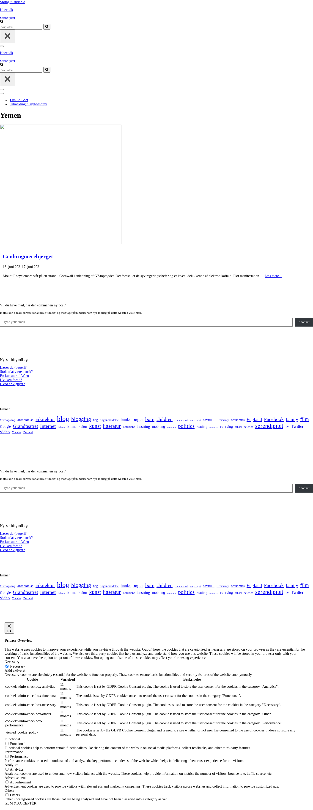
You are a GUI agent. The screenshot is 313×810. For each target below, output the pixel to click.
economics (237, 420)
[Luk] (7, 36)
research (213, 426)
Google (5, 426)
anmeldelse (25, 420)
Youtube (16, 432)
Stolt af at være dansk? (16, 372)
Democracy (223, 420)
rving (229, 426)
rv (221, 426)
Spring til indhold (12, 2)
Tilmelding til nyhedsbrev (28, 104)
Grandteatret (25, 426)
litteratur (112, 426)
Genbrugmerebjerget (28, 256)
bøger (138, 419)
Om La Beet (19, 100)
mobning (158, 426)
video (5, 431)
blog (63, 418)
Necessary (17, 666)
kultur (83, 426)
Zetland (28, 432)
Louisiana (129, 426)
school (238, 426)
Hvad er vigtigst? (12, 384)
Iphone (61, 427)
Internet (48, 426)
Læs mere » (273, 276)
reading (202, 426)
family (292, 419)
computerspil (181, 420)
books (126, 419)
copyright (195, 420)
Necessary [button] (12, 662)
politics (186, 426)
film (304, 419)
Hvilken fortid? (11, 380)
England (254, 419)
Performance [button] (14, 752)
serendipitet (269, 426)
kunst (95, 426)
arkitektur (45, 419)
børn (149, 419)
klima (72, 426)
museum (171, 426)
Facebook (274, 419)
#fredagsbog (7, 420)
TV (287, 426)
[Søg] (1, 22)
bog (95, 420)
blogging (81, 419)
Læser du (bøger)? (13, 367)
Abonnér (304, 322)
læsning (143, 426)
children (164, 419)
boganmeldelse (109, 420)
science (248, 426)
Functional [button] (12, 739)
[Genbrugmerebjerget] (60, 243)
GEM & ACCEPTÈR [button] (20, 803)
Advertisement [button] (15, 778)
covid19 (208, 420)
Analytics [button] (11, 765)
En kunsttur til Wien (14, 376)
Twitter (297, 426)
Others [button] (9, 790)
